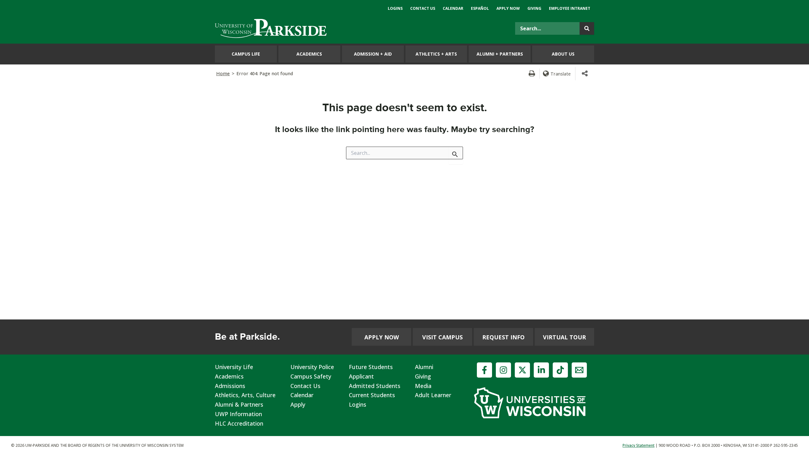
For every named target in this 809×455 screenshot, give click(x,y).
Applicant (361, 376)
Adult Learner (433, 395)
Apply (297, 404)
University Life (234, 367)
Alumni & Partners (239, 404)
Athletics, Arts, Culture (245, 395)
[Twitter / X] (522, 370)
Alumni (424, 367)
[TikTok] (560, 370)
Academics (229, 376)
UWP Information (238, 414)
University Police (312, 367)
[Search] (587, 28)
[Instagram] (503, 370)
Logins (357, 404)
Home (223, 73)
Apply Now (381, 337)
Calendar (301, 395)
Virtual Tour (564, 337)
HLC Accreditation (239, 423)
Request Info (503, 337)
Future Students (371, 367)
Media (423, 386)
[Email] (579, 370)
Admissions (230, 386)
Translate (560, 73)
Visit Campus (442, 337)
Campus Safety (310, 376)
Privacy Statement (638, 445)
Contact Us (305, 386)
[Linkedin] (541, 370)
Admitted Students (374, 386)
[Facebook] (484, 370)
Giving (423, 376)
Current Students (372, 395)
